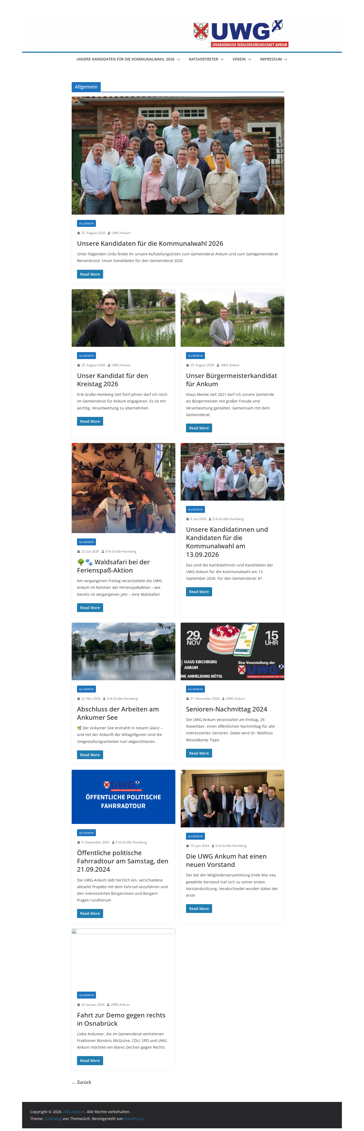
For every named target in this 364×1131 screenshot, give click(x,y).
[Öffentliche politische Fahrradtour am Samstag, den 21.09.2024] (123, 797)
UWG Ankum (121, 233)
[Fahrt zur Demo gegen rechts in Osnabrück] (123, 957)
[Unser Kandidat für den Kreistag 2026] (123, 318)
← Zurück (81, 1082)
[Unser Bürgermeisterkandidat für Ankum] (232, 318)
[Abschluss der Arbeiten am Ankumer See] (123, 651)
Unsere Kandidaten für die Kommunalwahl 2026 (125, 59)
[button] (177, 59)
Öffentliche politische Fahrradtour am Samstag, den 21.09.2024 (122, 861)
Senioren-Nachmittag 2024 (226, 709)
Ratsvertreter (203, 59)
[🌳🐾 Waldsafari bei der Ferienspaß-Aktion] (123, 488)
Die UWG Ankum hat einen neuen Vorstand (226, 860)
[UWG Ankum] (182, 19)
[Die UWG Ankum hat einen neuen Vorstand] (232, 798)
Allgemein (86, 223)
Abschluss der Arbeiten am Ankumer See (118, 713)
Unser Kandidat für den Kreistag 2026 (112, 379)
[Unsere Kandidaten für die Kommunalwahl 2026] (178, 155)
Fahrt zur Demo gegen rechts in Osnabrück (121, 1019)
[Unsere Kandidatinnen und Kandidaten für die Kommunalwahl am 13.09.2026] (232, 472)
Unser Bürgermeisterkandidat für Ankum (231, 379)
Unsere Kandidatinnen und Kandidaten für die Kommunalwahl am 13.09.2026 (227, 542)
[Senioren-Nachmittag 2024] (232, 651)
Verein (239, 59)
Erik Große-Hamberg (121, 551)
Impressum (271, 59)
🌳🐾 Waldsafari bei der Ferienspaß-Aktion (113, 565)
